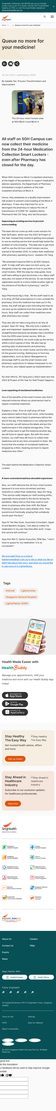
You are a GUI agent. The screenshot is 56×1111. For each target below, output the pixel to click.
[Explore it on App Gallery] (15, 712)
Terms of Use (7, 1016)
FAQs (32, 945)
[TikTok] (12, 993)
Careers (34, 939)
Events (5, 952)
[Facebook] (4, 993)
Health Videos (43, 977)
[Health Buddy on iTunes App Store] (15, 695)
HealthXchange (16, 977)
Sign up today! (15, 759)
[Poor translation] (9, 1075)
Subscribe (13, 803)
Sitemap (31, 1016)
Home (4, 25)
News (5, 959)
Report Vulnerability (10, 1029)
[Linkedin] (19, 993)
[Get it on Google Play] (15, 703)
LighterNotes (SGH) (17, 603)
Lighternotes (28, 590)
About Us (6, 939)
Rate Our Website (35, 1023)
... (10, 25)
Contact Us (7, 945)
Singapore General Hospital (21, 597)
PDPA (4, 1023)
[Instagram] (26, 993)
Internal (10, 590)
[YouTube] (33, 993)
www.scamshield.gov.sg (12, 10)
